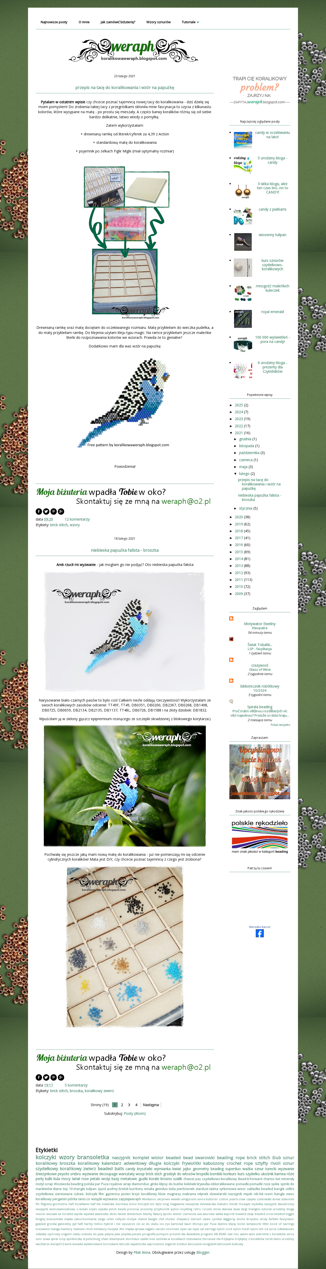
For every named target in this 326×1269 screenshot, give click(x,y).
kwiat (176, 1168)
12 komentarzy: (78, 519)
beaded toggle (284, 1214)
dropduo (252, 1219)
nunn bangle (275, 1194)
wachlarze (43, 1244)
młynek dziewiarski (212, 1194)
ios (162, 1224)
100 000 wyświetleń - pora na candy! (272, 339)
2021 (239, 432)
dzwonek (287, 1199)
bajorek (229, 1214)
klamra (222, 1224)
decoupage (108, 1173)
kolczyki (46, 1157)
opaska (103, 1209)
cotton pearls (228, 1199)
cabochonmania (85, 1219)
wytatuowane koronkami (101, 1244)
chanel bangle (147, 1219)
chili (161, 1219)
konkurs (229, 1173)
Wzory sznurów (158, 22)
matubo (222, 1204)
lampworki (254, 1224)
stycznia (246, 508)
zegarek (170, 1244)
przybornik (161, 1209)
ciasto (206, 1219)
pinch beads (117, 1209)
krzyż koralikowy (144, 1194)
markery (66, 1229)
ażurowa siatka (213, 1214)
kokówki (190, 1184)
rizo (236, 1234)
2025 (239, 405)
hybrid (108, 1224)
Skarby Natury (152, 1214)
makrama (189, 1194)
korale (154, 1178)
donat (276, 1199)
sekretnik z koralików (271, 1234)
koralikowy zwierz (99, 1090)
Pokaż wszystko (280, 725)
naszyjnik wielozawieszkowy (55, 1209)
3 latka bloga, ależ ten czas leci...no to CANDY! (272, 188)
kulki (48, 1178)
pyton (175, 1209)
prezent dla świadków (185, 1234)
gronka (52, 1224)
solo (39, 1239)
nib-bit (258, 1194)
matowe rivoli (83, 1229)
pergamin (59, 1199)
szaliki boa (147, 1239)
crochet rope (240, 1163)
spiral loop (58, 1239)
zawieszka (101, 1214)
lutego (245, 473)
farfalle (273, 1219)
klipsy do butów (171, 1184)
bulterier (212, 1199)
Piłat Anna (141, 1252)
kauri (187, 1224)
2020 (239, 516)
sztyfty (261, 1163)
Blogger (202, 1252)
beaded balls (111, 1168)
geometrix (60, 1204)
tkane (57, 1189)
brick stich (154, 1173)
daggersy (229, 1219)
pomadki (256, 1184)
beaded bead (179, 1157)
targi (244, 1209)
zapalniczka (138, 1244)
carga (101, 1219)
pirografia (149, 1234)
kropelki (202, 1173)
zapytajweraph (130, 1199)
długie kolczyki (164, 1163)
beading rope (231, 1157)
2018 (239, 530)
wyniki (78, 1214)
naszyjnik (121, 1157)
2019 (239, 524)
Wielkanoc (149, 1199)
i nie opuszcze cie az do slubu (136, 1224)
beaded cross (264, 1214)
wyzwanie (90, 1173)
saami (244, 1234)
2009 (239, 593)
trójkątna (227, 1239)
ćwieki (122, 1214)
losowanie (43, 1229)
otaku (76, 1234)
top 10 (68, 1189)
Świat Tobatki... (260, 644)
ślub (276, 1157)
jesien (126, 1194)
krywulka (203, 1184)
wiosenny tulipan (272, 234)
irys (167, 1224)
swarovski (205, 1157)
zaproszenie (155, 1244)
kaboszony (213, 1163)
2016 (239, 544)
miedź (233, 1204)
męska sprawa (134, 1229)
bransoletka (93, 1157)
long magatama (173, 1204)
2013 (239, 565)
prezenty (146, 1209)
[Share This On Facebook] (39, 513)
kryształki (144, 1168)
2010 (239, 586)
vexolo (40, 1214)
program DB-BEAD (213, 1234)
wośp (105, 1178)
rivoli (275, 1163)
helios (98, 1224)
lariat (76, 1178)
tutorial (267, 1209)
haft (80, 1224)
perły (40, 1178)
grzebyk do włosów (179, 1173)
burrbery (136, 1189)
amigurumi (188, 1199)
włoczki (124, 1244)
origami (66, 1234)
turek (269, 1239)
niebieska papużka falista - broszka (125, 550)
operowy (53, 1234)
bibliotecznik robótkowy (259, 686)
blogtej (40, 1219)
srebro (75, 1173)
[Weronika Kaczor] (260, 936)
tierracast (208, 1239)
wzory (75, 524)
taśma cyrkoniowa (222, 1189)
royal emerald (272, 311)
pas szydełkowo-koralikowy (216, 1179)
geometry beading (208, 1168)
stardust (202, 1189)
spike (275, 1184)
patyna (109, 1234)
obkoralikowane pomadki (230, 1184)
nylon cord (224, 1229)
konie (241, 1224)
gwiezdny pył (67, 1224)
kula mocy (62, 1178)
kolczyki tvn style (150, 1204)
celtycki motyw (126, 1219)
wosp (140, 1173)
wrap (127, 1184)
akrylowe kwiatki (169, 1199)
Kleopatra (259, 628)
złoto (113, 1214)
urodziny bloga (283, 1209)
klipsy (232, 1224)
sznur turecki (265, 1168)
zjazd (102, 1189)
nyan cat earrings (204, 1229)
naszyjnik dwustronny (279, 1204)
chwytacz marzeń (188, 1219)
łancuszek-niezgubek (202, 1244)
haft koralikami (79, 1204)
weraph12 (57, 1244)
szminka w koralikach (170, 1239)
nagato (150, 1229)
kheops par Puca (204, 1224)
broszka (76, 1090)
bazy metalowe (124, 1178)
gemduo (161, 1189)
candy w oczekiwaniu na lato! (272, 134)
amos (201, 1199)
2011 (239, 579)
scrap (49, 1184)
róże (290, 1173)
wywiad (89, 1214)
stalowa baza (231, 1209)
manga (55, 1229)
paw (117, 1234)
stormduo (133, 1239)
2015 (239, 551)
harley (88, 1224)
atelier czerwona (185, 1214)
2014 (239, 558)
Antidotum (134, 1214)
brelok (123, 1189)
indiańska (108, 1204)
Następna (151, 1104)
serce (290, 1234)
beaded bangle (272, 1189)
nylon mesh (241, 1229)
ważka (247, 1168)
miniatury (100, 1229)
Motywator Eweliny (260, 623)
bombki (216, 1173)
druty (263, 1219)
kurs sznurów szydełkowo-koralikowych (272, 264)
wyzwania (110, 1199)
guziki (143, 1178)
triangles (254, 1209)
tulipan (91, 1189)
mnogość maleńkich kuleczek (272, 288)
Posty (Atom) (135, 1113)
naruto (160, 1229)
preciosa (133, 1209)
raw (230, 1234)
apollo (167, 1214)
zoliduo (181, 1244)
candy (130, 1168)
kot (278, 1179)
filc (38, 1204)
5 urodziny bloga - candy (272, 160)
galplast (41, 1224)
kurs (241, 1173)
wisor (241, 1189)
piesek (136, 1234)
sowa (46, 1239)
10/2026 (260, 690)
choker (170, 1219)
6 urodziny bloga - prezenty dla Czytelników (272, 367)
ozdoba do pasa (92, 1234)
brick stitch (59, 524)
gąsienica (112, 1194)
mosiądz (244, 1204)
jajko (187, 1168)
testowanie (194, 1239)
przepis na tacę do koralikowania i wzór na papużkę (124, 87)
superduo (233, 1168)
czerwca (246, 459)
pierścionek (185, 1189)
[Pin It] (53, 513)
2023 (239, 418)
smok (217, 1209)
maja (244, 466)
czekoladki (264, 1199)
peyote (63, 1173)
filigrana (46, 1204)
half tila (95, 1204)
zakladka (253, 1189)
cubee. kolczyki (85, 1194)
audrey (112, 1189)
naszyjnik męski (240, 1194)
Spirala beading (259, 706)
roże (267, 1184)
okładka (41, 1234)
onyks (93, 1209)
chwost (188, 1179)
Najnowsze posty (54, 22)
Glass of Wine (260, 669)
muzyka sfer (115, 1229)
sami (252, 1234)
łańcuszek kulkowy (230, 1244)
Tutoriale (189, 22)
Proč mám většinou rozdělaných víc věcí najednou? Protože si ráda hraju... (259, 713)
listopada (247, 445)
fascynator (287, 1219)
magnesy (174, 1194)
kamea (280, 1173)
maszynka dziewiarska (200, 1204)
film (101, 1194)
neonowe (172, 1229)
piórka (72, 1199)
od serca (270, 1229)
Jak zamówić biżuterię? (118, 22)
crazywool (259, 665)
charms (269, 1179)
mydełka (257, 1204)
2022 (239, 425)
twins (277, 1239)
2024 (239, 411)
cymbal (217, 1219)
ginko (154, 1184)
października (250, 452)
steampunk (117, 1239)
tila (218, 1239)
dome (241, 1219)
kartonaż (177, 1224)
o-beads (82, 1209)
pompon (162, 1234)
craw (242, 1199)
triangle (79, 1189)
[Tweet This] (46, 513)
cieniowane (64, 1194)
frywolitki (191, 1163)
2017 (239, 537)
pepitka (126, 1234)
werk (68, 1244)
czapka (251, 1199)
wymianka (162, 1168)
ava (199, 1214)
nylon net (256, 1229)
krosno (166, 1178)
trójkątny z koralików (249, 1239)
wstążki (96, 1199)
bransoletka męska (60, 1219)
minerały (287, 1179)
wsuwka (77, 1244)
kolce (133, 1204)
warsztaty (127, 1173)
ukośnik (267, 1173)
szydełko (253, 1173)
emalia (149, 1189)
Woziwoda (62, 1184)
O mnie (84, 22)
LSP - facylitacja (260, 648)
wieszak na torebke (59, 1214)
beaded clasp (245, 1214)
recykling (186, 1209)
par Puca (101, 1184)
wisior (157, 1157)
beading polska (82, 1184)
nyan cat (186, 1229)
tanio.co (84, 1199)
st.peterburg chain (95, 1239)
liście (162, 1194)
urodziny (288, 1239)
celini (110, 1219)
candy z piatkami (272, 209)
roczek (207, 1209)
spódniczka (74, 1239)
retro (197, 1209)
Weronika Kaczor (259, 926)
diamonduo (140, 1184)
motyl (40, 1184)
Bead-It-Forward (250, 1179)
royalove (115, 1184)
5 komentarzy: (77, 1085)
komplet (141, 1157)
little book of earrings (278, 1224)
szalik (177, 1178)
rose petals (91, 1178)
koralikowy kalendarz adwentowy (112, 1163)
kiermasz (122, 1204)
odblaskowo (285, 1229)
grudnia (245, 438)
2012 (239, 572)
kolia (172, 1189)
